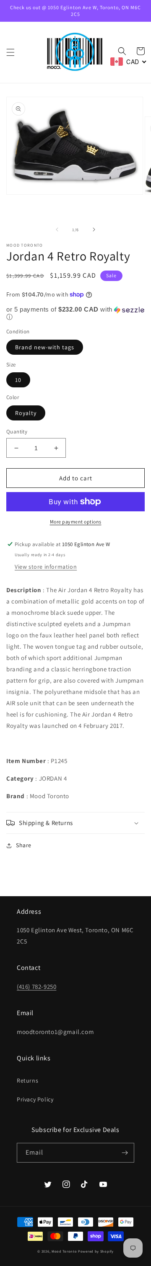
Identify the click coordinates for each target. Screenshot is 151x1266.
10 (18, 380)
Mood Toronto (64, 1251)
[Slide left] (57, 229)
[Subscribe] (124, 1153)
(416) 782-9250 (36, 986)
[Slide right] (94, 229)
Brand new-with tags (44, 347)
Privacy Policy (35, 1099)
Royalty (25, 413)
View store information (46, 566)
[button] (10, 52)
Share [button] (23, 845)
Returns (27, 1080)
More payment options (76, 521)
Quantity (16, 431)
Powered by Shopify (96, 1251)
